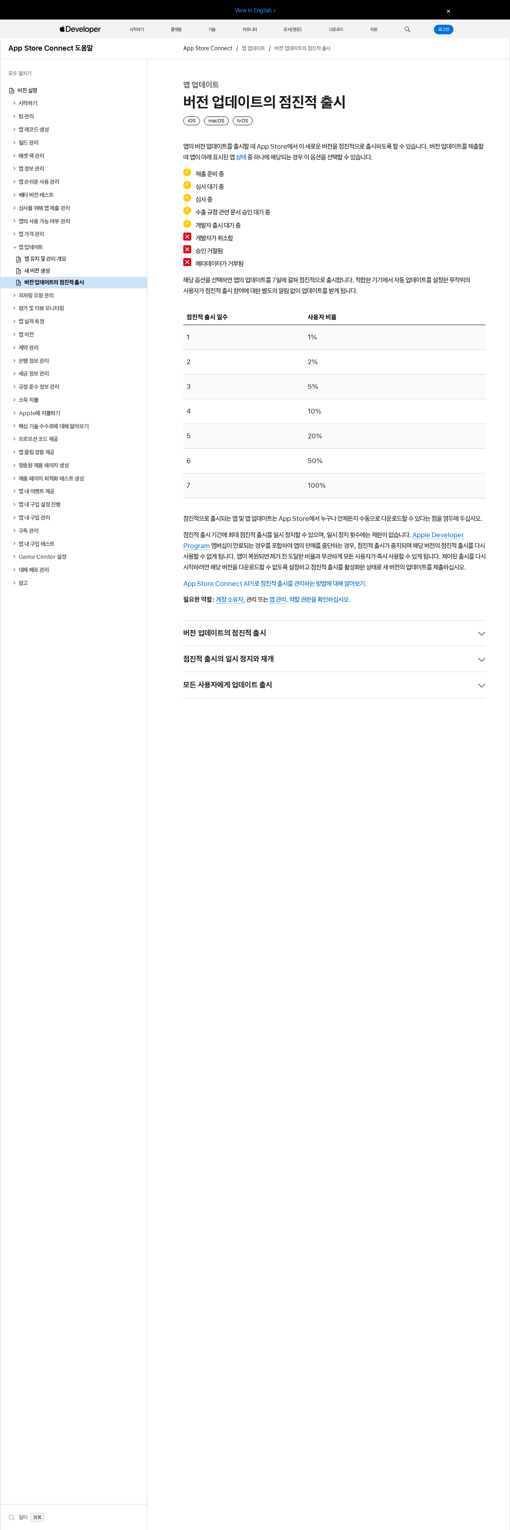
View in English (253, 10)
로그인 (443, 29)
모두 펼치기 (19, 73)
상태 (241, 157)
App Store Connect (207, 48)
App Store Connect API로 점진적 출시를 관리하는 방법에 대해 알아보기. (275, 584)
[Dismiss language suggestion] (447, 10)
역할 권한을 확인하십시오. (320, 599)
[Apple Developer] (81, 29)
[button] (407, 29)
